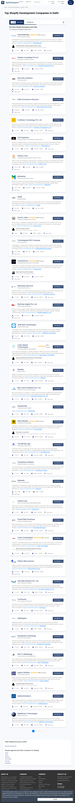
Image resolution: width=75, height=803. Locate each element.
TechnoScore (37, 269)
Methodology (42, 786)
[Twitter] (63, 787)
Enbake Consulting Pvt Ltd (46, 66)
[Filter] (63, 22)
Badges (40, 782)
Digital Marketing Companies (26, 788)
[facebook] (58, 787)
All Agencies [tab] (30, 22)
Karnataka (7, 761)
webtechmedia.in (43, 703)
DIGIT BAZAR (38, 429)
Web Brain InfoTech (49, 294)
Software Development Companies (28, 782)
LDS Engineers (45, 146)
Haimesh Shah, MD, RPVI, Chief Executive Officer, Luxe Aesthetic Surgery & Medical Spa (36, 434)
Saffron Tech (42, 164)
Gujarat (6, 753)
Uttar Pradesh (8, 759)
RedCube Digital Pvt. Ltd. (44, 312)
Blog (40, 777)
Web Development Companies (26, 780)
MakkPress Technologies (46, 722)
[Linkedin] (61, 787)
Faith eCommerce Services (44, 107)
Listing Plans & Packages (44, 784)
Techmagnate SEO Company (43, 248)
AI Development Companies (26, 777)
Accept (55, 799)
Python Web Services (34, 569)
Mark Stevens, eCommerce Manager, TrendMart (27, 230)
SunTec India (37, 226)
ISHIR (38, 205)
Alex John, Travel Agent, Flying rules (24, 550)
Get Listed (70, 2)
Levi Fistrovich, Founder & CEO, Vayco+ (25, 359)
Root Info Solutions (39, 86)
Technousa (42, 607)
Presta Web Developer (39, 528)
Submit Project (62, 2)
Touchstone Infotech (41, 470)
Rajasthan (7, 757)
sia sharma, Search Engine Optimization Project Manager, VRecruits (31, 47)
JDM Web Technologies (49, 333)
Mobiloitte (47, 185)
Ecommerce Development (14, 7)
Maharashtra (8, 763)
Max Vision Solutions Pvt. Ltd (39, 396)
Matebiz (43, 378)
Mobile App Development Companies (28, 779)
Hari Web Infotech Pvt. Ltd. (46, 589)
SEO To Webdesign (43, 662)
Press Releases (42, 779)
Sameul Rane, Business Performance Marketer (26, 685)
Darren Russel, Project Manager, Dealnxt (25, 273)
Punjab (6, 755)
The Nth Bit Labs (45, 452)
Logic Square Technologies (47, 355)
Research (41, 780)
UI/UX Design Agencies (25, 790)
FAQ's (40, 788)
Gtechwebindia (37, 43)
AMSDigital (43, 626)
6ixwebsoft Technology (43, 644)
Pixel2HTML (31, 411)
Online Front (35, 509)
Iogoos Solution (44, 681)
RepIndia (38, 489)
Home (5, 7)
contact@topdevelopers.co (63, 780)
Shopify (22, 7)
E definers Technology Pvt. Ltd (42, 127)
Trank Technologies (42, 546)
